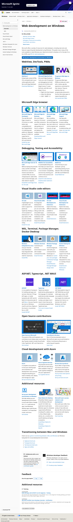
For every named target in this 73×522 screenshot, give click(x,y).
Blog (20, 519)
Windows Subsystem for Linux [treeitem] (10, 44)
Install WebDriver (59, 174)
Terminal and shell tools (31, 445)
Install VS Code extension (45, 178)
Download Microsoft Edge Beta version (52, 132)
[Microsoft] (3, 12)
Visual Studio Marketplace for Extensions (63, 202)
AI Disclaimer (4, 519)
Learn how (49, 345)
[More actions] (69, 21)
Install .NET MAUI (59, 306)
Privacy (32, 519)
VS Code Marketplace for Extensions (51, 202)
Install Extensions (51, 219)
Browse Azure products (61, 363)
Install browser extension (45, 180)
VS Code (24, 200)
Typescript (41, 288)
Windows (29, 21)
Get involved (25, 345)
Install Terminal (38, 255)
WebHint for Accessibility (45, 162)
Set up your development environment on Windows (37, 57)
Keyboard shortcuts (30, 441)
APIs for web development (37, 54)
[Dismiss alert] (70, 3)
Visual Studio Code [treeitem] (7, 36)
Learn (23, 21)
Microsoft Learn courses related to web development (62, 400)
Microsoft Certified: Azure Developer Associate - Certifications (37, 500)
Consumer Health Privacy (43, 519)
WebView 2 (25, 76)
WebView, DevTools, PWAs (29, 36)
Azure (23, 363)
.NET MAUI (58, 288)
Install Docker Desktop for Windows (63, 268)
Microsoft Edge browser (28, 38)
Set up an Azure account (28, 379)
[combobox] (10, 23)
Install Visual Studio (39, 223)
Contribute (26, 519)
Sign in (69, 12)
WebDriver (58, 162)
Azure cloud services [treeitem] (8, 54)
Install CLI (41, 182)
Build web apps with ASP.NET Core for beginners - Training (36, 493)
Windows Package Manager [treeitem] (9, 49)
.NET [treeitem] (4, 41)
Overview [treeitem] (6, 28)
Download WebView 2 (28, 86)
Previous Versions (13, 519)
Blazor (26, 302)
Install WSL (25, 257)
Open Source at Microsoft (29, 335)
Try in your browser (43, 308)
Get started (25, 414)
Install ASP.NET (26, 312)
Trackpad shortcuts (30, 443)
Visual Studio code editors (29, 42)
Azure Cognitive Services (45, 362)
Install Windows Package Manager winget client (52, 266)
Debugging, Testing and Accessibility (32, 40)
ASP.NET (24, 288)
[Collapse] (17, 20)
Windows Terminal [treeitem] (7, 46)
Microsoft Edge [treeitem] (6, 39)
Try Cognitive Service (44, 374)
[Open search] (66, 12)
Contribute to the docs (53, 335)
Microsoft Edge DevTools (45, 76)
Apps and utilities (29, 447)
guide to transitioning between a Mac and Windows (44, 436)
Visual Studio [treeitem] (6, 33)
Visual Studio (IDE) (39, 200)
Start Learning (59, 416)
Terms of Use (55, 519)
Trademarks (62, 519)
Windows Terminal (39, 243)
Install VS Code (26, 225)
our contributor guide (31, 465)
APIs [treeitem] (5, 31)
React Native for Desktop (45, 398)
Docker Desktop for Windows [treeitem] (10, 52)
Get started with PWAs (61, 98)
